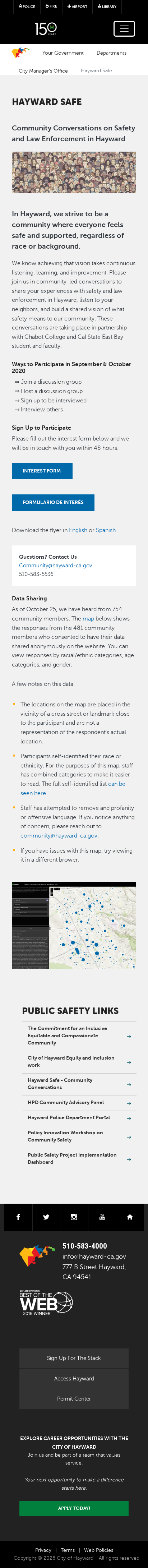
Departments (111, 53)
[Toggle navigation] (124, 29)
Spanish (106, 530)
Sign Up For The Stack (74, 1358)
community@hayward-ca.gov (58, 836)
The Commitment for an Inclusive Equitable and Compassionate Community (67, 1035)
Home (20, 53)
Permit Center (74, 1399)
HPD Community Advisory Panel (66, 1102)
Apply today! (74, 1508)
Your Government (63, 53)
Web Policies (98, 1550)
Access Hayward (74, 1378)
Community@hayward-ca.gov (55, 565)
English (78, 530)
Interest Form (42, 471)
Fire (53, 6)
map (87, 618)
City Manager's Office (43, 71)
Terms (68, 1550)
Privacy (43, 1550)
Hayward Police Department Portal (69, 1117)
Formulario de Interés (53, 502)
